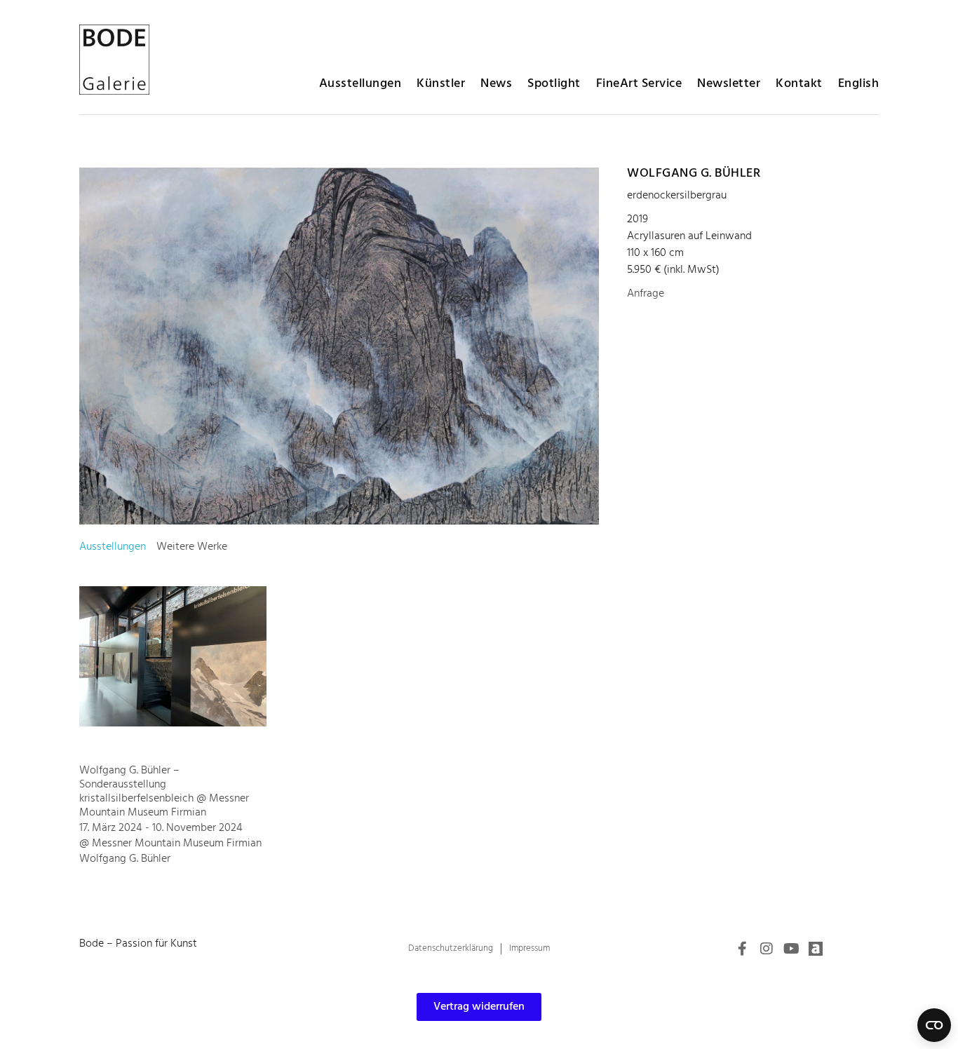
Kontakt (799, 84)
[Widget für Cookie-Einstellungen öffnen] (934, 1025)
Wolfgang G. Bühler (693, 173)
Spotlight (554, 84)
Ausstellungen (360, 84)
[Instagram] (766, 948)
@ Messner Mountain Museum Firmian (170, 843)
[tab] (112, 547)
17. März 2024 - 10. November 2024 (161, 828)
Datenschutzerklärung (450, 948)
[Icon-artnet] (815, 948)
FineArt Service (639, 84)
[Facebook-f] (742, 948)
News (496, 84)
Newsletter (728, 84)
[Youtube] (791, 948)
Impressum (529, 948)
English (858, 84)
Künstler (441, 84)
